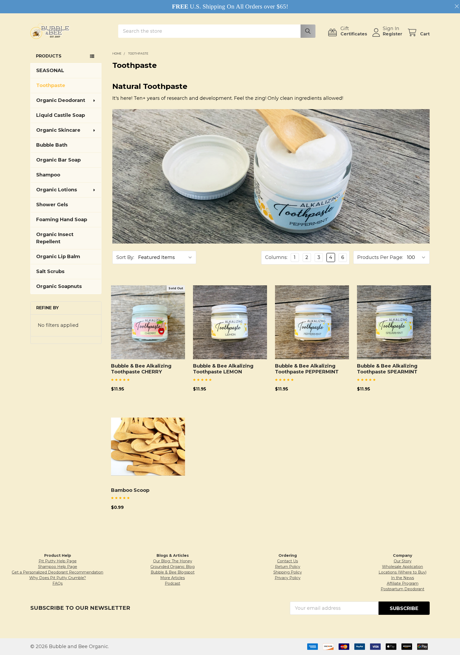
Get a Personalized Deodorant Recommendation (57, 572)
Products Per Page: (380, 257)
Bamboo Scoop (130, 490)
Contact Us (287, 561)
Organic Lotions (56, 190)
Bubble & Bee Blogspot (173, 572)
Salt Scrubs (50, 271)
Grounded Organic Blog (172, 566)
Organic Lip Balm (58, 256)
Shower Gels (52, 205)
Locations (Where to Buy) (402, 572)
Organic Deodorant (60, 100)
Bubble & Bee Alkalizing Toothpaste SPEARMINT (387, 369)
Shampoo (48, 175)
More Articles (172, 577)
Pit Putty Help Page (58, 561)
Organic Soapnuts (59, 286)
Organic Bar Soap (58, 160)
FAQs (57, 583)
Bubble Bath (51, 145)
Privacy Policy (288, 577)
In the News (402, 577)
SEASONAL (50, 70)
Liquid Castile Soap (60, 115)
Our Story (403, 561)
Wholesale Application (402, 566)
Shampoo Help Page (57, 566)
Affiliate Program (402, 583)
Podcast (172, 583)
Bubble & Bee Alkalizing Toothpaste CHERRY (141, 369)
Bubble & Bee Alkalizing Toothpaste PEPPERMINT (307, 369)
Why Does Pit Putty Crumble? (57, 577)
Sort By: (125, 257)
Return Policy (287, 566)
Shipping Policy (287, 572)
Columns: (276, 257)
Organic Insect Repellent (54, 238)
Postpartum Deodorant (402, 589)
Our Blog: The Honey (172, 561)
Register (392, 33)
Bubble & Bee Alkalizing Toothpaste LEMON (223, 369)
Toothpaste (50, 85)
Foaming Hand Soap (61, 220)
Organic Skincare (58, 130)
